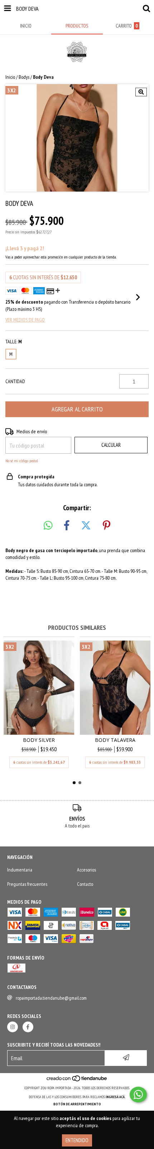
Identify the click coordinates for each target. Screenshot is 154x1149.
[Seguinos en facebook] (28, 1027)
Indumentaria (19, 869)
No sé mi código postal (21, 460)
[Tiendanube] (77, 1080)
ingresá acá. (116, 1097)
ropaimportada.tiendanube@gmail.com (51, 998)
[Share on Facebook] (66, 525)
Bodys (24, 77)
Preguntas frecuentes (27, 884)
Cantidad (15, 381)
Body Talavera (115, 740)
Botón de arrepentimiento (77, 1104)
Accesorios (86, 869)
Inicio (10, 77)
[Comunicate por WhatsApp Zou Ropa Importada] (138, 1094)
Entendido (77, 1140)
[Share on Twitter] (86, 525)
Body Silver (39, 740)
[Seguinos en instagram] (12, 1027)
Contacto (85, 884)
